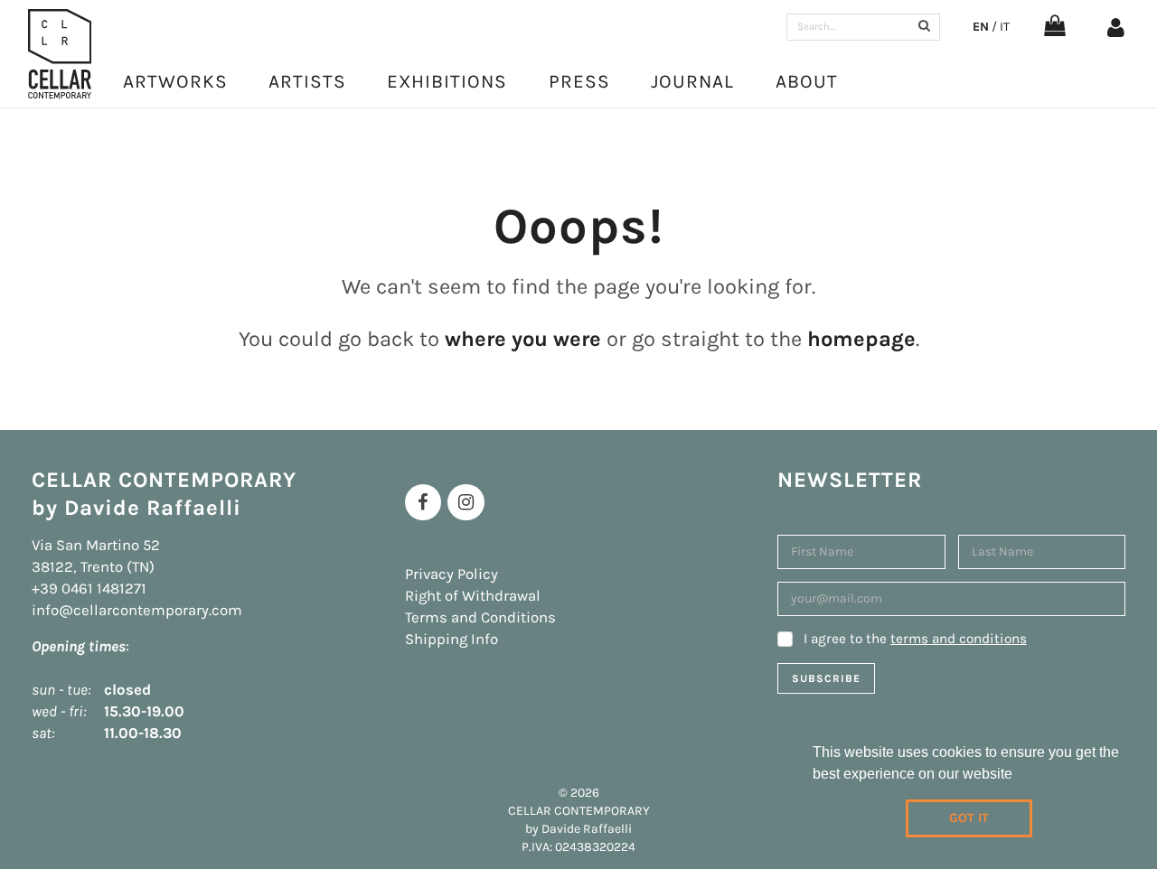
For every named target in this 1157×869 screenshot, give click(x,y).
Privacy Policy (451, 574)
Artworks (175, 81)
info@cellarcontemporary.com (137, 610)
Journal (692, 81)
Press (579, 81)
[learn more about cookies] (1018, 776)
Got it (969, 818)
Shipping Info (451, 639)
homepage (861, 338)
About (807, 81)
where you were (523, 338)
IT (1005, 26)
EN (981, 26)
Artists (307, 81)
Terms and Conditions (480, 617)
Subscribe (826, 678)
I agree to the (915, 639)
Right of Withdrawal (473, 595)
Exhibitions (447, 81)
